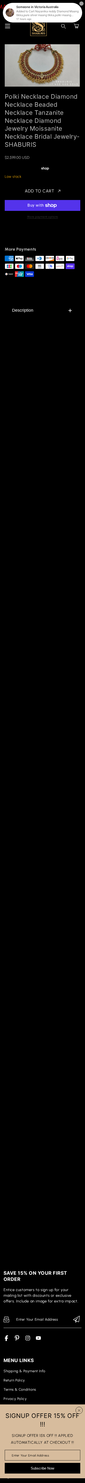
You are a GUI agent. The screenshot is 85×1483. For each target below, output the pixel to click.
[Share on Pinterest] (40, 235)
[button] (76, 26)
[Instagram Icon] (28, 1340)
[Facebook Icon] (6, 1340)
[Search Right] (63, 26)
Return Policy (14, 1380)
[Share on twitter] (32, 235)
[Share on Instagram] (48, 235)
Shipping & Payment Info (24, 1371)
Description (22, 310)
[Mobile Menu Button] (8, 26)
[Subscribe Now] (76, 1319)
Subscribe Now (42, 1468)
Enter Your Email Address (30, 1455)
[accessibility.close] (79, 1410)
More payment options (42, 216)
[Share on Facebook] (23, 235)
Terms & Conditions (20, 1389)
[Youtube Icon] (38, 1340)
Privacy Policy (15, 1399)
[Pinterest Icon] (17, 1340)
